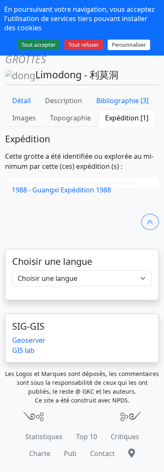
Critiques (125, 436)
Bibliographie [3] (122, 100)
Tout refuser (84, 44)
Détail (21, 100)
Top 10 (86, 436)
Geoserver (28, 340)
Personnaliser (129, 44)
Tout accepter (38, 44)
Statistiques (44, 436)
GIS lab (23, 350)
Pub (70, 453)
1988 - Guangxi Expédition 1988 (61, 190)
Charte (39, 453)
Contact (102, 453)
